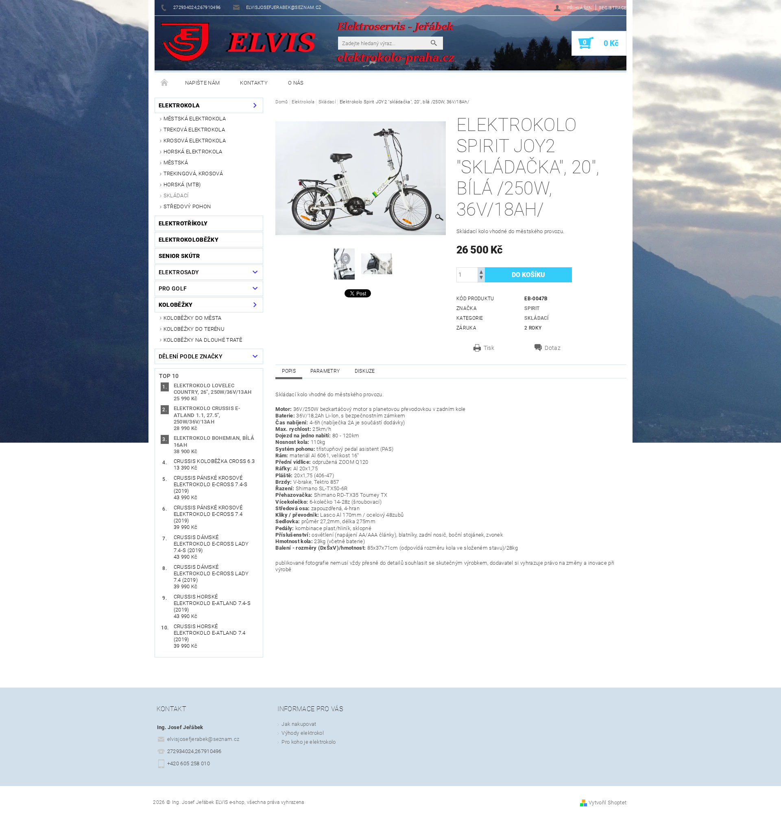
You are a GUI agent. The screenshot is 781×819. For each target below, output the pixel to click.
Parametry (325, 371)
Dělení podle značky (191, 356)
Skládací (176, 195)
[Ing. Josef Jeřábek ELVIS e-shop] (185, 42)
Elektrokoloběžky (188, 239)
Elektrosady (179, 272)
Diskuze (365, 371)
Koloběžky (176, 304)
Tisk (489, 348)
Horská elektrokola (193, 152)
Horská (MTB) (182, 184)
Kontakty (254, 83)
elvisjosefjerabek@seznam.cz (203, 739)
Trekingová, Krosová (193, 173)
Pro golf (173, 288)
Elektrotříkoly (183, 223)
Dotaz (553, 348)
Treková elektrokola (194, 130)
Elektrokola (179, 105)
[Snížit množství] (481, 278)
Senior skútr (179, 256)
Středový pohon (187, 206)
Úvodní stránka (165, 83)
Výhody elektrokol (302, 733)
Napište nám (202, 83)
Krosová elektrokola (195, 141)
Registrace (612, 8)
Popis (289, 371)
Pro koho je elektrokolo (308, 742)
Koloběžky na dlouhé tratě (203, 340)
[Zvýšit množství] (481, 271)
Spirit (531, 308)
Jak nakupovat (298, 724)
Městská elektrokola (195, 119)
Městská (176, 162)
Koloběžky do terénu (194, 329)
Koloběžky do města (193, 318)
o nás (296, 83)
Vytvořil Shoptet (607, 802)
